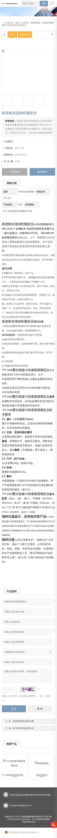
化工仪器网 (37, 819)
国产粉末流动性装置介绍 (23, 728)
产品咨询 (15, 171)
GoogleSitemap (28, 822)
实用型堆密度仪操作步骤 (23, 721)
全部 (12, 34)
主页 (17, 23)
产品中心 (25, 23)
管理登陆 (46, 819)
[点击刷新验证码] (28, 689)
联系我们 (42, 171)
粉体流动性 (35, 23)
